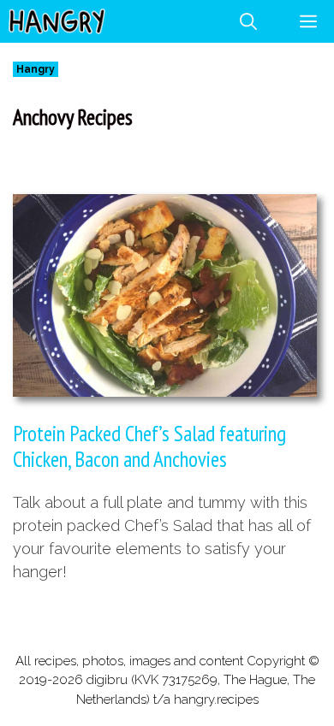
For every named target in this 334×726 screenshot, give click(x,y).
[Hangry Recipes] (57, 21)
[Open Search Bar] (248, 21)
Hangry (35, 69)
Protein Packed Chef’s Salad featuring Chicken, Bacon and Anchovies (149, 446)
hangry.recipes (216, 699)
